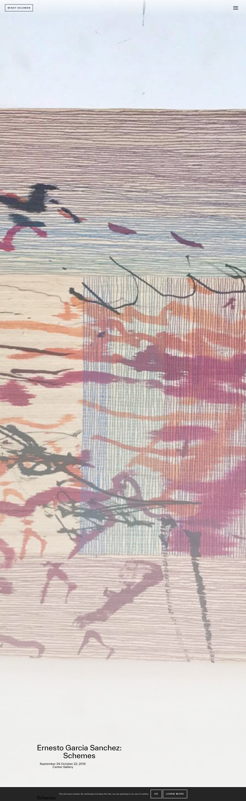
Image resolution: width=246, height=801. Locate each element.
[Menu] (235, 8)
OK (156, 794)
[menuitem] (235, 8)
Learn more (175, 794)
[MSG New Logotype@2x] (19, 8)
